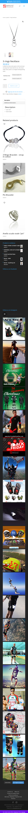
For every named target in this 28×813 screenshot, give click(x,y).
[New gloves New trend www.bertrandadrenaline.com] (14, 491)
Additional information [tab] (10, 102)
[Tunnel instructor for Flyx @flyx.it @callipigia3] (14, 421)
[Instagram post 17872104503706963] (14, 537)
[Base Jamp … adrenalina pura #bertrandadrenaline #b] (14, 352)
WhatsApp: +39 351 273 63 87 (14, 1)
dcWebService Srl (17, 808)
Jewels (7, 17)
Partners (13, 798)
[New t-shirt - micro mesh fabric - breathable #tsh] (14, 722)
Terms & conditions (13, 795)
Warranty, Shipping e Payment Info (13, 796)
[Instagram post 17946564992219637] (14, 444)
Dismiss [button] (23, 812)
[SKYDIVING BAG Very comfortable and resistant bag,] (14, 329)
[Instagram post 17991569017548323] (14, 514)
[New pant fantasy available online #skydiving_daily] (14, 746)
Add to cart (14, 86)
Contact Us (10, 791)
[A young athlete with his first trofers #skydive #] (14, 699)
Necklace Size (6, 75)
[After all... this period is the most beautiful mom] (14, 398)
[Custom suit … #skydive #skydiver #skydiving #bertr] (14, 769)
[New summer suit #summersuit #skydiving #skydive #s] (14, 583)
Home (4, 17)
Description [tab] (7, 100)
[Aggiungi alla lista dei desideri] (5, 124)
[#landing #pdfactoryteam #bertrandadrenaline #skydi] (14, 468)
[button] (23, 21)
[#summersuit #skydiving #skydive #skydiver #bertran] (14, 560)
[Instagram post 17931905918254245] (14, 607)
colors (4, 79)
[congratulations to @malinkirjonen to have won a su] (14, 375)
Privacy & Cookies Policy (13, 793)
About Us (17, 791)
